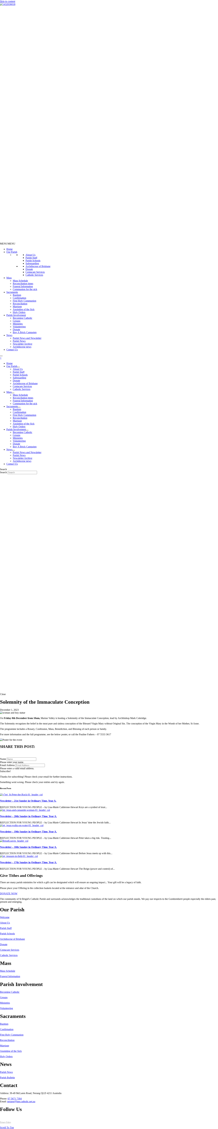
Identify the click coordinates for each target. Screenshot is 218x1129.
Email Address (7, 765)
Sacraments (12, 292)
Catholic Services (34, 275)
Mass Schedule (20, 280)
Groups (16, 321)
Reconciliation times (23, 283)
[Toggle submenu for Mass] (13, 392)
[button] (7, 243)
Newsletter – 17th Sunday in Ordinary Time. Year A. (28, 862)
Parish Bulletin (7, 1077)
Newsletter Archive (22, 343)
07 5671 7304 (15, 1098)
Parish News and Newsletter (27, 338)
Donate (29, 269)
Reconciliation (20, 303)
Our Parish (11, 252)
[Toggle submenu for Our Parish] (18, 367)
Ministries (18, 323)
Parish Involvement (16, 315)
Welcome (4, 917)
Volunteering (19, 326)
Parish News (19, 341)
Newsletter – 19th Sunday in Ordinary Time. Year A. (28, 831)
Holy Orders (19, 312)
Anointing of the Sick (23, 309)
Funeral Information (23, 286)
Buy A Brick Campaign (25, 332)
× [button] (0, 358)
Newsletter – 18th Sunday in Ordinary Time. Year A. (28, 847)
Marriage (17, 306)
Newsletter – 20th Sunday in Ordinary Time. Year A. (28, 816)
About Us (30, 254)
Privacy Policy (5, 1122)
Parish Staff (31, 257)
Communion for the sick (25, 289)
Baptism (17, 295)
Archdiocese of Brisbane (38, 266)
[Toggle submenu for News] (13, 450)
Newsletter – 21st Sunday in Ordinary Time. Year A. (28, 800)
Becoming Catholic (22, 318)
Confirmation (19, 298)
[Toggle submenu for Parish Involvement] (27, 430)
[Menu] (1, 355)
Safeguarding (32, 263)
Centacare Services (35, 272)
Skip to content (7, 1)
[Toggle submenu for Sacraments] (19, 407)
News (9, 335)
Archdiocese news (22, 346)
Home (9, 249)
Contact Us (12, 349)
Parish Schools (33, 260)
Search (4, 472)
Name (3, 759)
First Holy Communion (24, 300)
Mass (9, 277)
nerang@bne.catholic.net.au (21, 1101)
